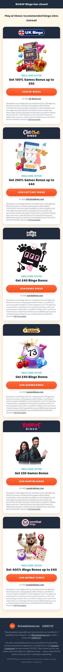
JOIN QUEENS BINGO (31, 385)
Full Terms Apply (34, 119)
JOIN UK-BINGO (31, 92)
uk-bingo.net (35, 98)
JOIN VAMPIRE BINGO (31, 481)
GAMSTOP (47, 625)
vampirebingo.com (35, 488)
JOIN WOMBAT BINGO (31, 578)
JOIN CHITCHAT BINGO (31, 192)
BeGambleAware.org (28, 625)
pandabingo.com (35, 295)
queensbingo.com (34, 392)
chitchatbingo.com (35, 199)
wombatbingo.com (35, 584)
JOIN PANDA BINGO (31, 289)
